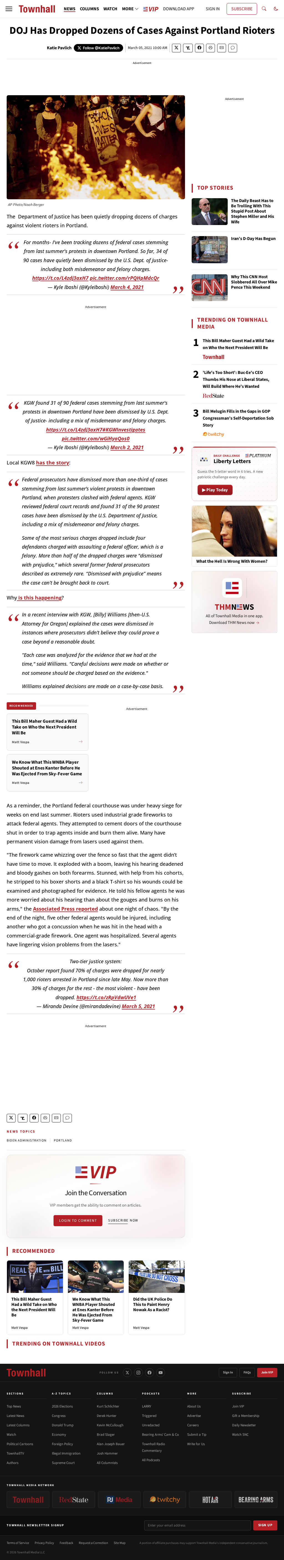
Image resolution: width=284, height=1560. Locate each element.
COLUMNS (89, 9)
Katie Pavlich (59, 48)
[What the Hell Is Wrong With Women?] (234, 531)
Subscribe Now (123, 1220)
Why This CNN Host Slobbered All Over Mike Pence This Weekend (254, 282)
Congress (58, 1415)
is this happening (39, 597)
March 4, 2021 (127, 287)
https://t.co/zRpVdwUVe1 (106, 997)
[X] (127, 1372)
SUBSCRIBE (241, 9)
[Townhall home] (26, 1372)
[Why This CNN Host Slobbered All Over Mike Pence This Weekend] (210, 287)
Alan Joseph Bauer (111, 1444)
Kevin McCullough (110, 1425)
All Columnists (107, 1462)
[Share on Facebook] (199, 48)
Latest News (15, 1415)
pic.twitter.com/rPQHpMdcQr (124, 278)
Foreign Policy (62, 1444)
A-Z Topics (61, 1394)
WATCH (110, 9)
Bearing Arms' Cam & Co (160, 1434)
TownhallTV (15, 1453)
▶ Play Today (215, 490)
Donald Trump (62, 1425)
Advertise (194, 1415)
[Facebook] (149, 1372)
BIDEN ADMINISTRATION (27, 1140)
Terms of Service (18, 1543)
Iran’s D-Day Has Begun (253, 239)
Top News (14, 1406)
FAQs (247, 1372)
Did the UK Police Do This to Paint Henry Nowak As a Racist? (152, 1304)
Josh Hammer (107, 1453)
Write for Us (196, 1444)
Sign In (228, 1372)
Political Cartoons (20, 1444)
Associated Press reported (65, 908)
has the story (52, 462)
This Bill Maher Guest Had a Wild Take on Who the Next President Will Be (34, 1307)
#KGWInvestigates (123, 429)
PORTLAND (63, 1140)
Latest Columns (18, 1425)
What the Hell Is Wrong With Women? (231, 561)
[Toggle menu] (8, 8)
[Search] (264, 9)
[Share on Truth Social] (188, 48)
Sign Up (265, 1525)
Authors (12, 1462)
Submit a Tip (196, 1434)
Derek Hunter (106, 1415)
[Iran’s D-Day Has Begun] (210, 249)
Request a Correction (93, 1543)
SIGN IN (213, 9)
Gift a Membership (245, 1415)
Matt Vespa (19, 1327)
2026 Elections (62, 1406)
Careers (193, 1425)
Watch (11, 1434)
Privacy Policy (44, 1543)
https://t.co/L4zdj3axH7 (60, 278)
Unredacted (150, 1425)
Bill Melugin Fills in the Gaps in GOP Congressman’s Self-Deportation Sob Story (238, 418)
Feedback (66, 1543)
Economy (59, 1434)
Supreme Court (63, 1462)
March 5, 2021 (138, 1006)
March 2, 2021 (127, 447)
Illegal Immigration (66, 1453)
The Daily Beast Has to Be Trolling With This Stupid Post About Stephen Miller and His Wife (252, 211)
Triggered (149, 1415)
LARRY (146, 1406)
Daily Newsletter (244, 1425)
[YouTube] (160, 1372)
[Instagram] (138, 1372)
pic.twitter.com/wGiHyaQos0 (96, 438)
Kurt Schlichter (108, 1406)
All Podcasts (151, 1460)
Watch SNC (240, 1434)
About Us (194, 1406)
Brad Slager (106, 1434)
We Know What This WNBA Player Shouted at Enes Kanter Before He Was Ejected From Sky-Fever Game (93, 1310)
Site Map (120, 1543)
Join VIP (267, 1372)
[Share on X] (176, 48)
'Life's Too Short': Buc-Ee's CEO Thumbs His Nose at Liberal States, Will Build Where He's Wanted (236, 379)
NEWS (69, 9)
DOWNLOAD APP (178, 9)
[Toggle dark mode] (276, 9)
